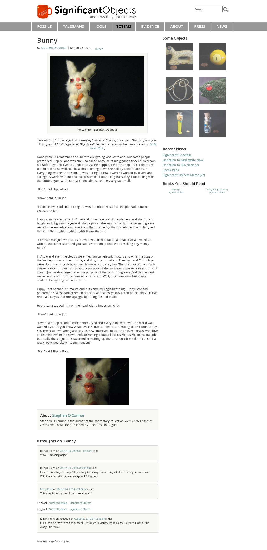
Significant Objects (91, 12)
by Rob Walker (176, 191)
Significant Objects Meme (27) (184, 175)
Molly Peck (46, 489)
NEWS (222, 26)
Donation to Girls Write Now (183, 160)
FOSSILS (44, 26)
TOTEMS (123, 26)
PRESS (199, 26)
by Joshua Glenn (217, 191)
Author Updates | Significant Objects (70, 503)
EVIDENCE (150, 26)
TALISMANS (73, 26)
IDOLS (100, 26)
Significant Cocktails (177, 155)
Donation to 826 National (181, 165)
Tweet (98, 49)
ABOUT (176, 26)
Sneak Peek (171, 170)
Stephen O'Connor (54, 48)
